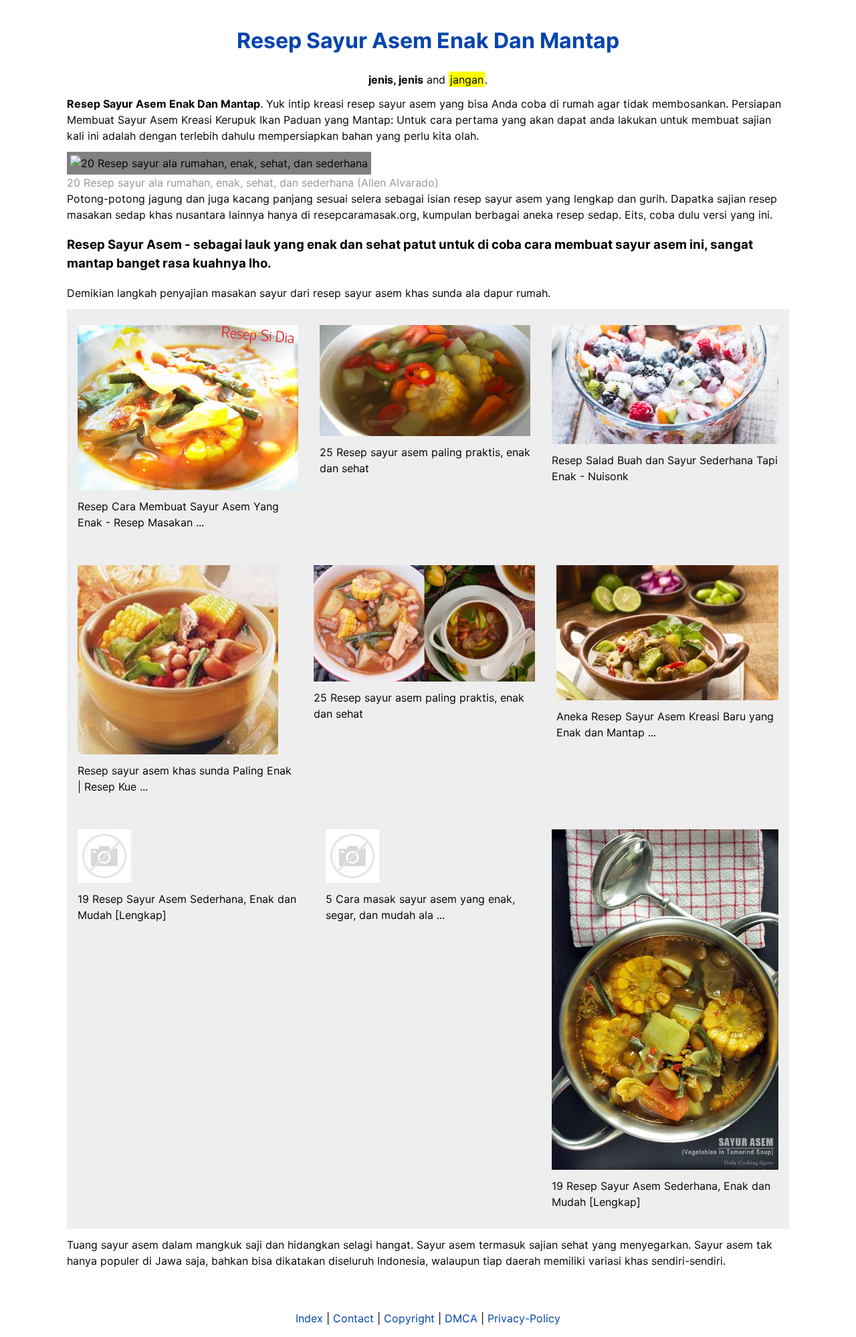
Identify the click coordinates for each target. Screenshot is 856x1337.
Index (309, 1318)
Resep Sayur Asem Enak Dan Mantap (428, 40)
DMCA (461, 1318)
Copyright (409, 1318)
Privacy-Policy (524, 1318)
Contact (353, 1318)
